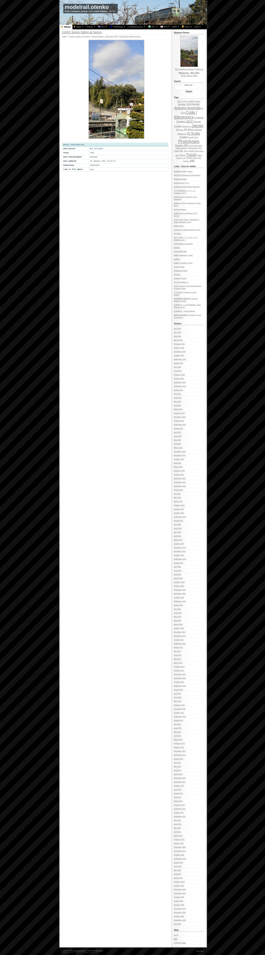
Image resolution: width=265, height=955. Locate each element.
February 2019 (179, 582)
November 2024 (180, 382)
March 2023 (178, 448)
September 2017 (180, 643)
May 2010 (177, 870)
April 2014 (177, 770)
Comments (180, 943)
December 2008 (180, 909)
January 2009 (179, 905)
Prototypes (189, 141)
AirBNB (191, 101)
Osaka (183, 137)
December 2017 (180, 632)
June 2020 (178, 528)
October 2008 (179, 916)
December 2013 (180, 778)
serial (195, 146)
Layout (198, 129)
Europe (197, 121)
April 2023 (177, 444)
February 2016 (179, 705)
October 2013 (179, 786)
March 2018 (178, 624)
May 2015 (177, 732)
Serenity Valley (179, 267)
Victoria (186, 161)
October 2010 (179, 855)
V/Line (195, 158)
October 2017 (179, 640)
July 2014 (177, 763)
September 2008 (180, 920)
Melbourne (182, 134)
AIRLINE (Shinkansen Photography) (187, 175)
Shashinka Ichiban (180, 271)
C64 (183, 112)
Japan (198, 125)
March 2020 (178, 540)
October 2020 (179, 513)
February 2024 (179, 413)
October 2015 (179, 713)
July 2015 (177, 724)
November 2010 (180, 851)
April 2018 (177, 620)
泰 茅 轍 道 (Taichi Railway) (184, 311)
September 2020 (180, 517)
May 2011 (177, 828)
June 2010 (178, 866)
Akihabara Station (180, 179)
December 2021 (180, 478)
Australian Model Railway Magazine (187, 187)
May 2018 (177, 617)
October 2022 (179, 459)
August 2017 (178, 647)
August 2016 (178, 690)
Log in (176, 935)
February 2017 (179, 667)
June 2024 (178, 398)
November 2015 (180, 709)
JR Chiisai (177, 233)
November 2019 (180, 551)
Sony (186, 151)
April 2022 (177, 463)
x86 (192, 160)
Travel (191, 154)
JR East (179, 130)
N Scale (193, 133)
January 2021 (179, 509)
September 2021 (180, 486)
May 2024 (177, 401)
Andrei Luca (88, 952)
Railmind (177, 259)
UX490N (189, 158)
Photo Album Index (189, 76)
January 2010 (179, 885)
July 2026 (177, 328)
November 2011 (180, 809)
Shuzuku (177, 274)
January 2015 (179, 747)
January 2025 (179, 378)
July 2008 (177, 924)
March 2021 (178, 501)
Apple (196, 104)
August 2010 (178, 862)
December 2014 (180, 751)
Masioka (177, 247)
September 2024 (180, 386)
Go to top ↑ (200, 951)
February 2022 (179, 471)
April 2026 (177, 336)
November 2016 (180, 678)
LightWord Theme (67, 952)
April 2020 (177, 536)
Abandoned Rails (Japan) (183, 171)
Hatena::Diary (179, 226)
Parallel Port (193, 137)
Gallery (64, 36)
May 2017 (177, 659)
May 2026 (177, 332)
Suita (177, 155)
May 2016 (177, 701)
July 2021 (177, 494)
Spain (201, 151)
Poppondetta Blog (180, 251)
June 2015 (178, 728)
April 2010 (177, 874)
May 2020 (177, 532)
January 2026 (179, 348)
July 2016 (177, 693)
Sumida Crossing (180, 278)
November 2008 (180, 912)
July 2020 (177, 524)
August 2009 (178, 901)
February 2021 (179, 505)
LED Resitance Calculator (183, 244)
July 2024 (177, 394)
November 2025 (180, 351)
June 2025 (178, 371)
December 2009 (180, 889)
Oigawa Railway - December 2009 (104, 36)
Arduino (180, 108)
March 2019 (178, 578)
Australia (194, 108)
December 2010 (180, 847)
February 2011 (179, 839)
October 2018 (179, 597)
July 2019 (177, 567)
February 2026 (179, 344)
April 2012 (177, 797)
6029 (179, 101)
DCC (189, 121)
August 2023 (178, 428)
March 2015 (178, 739)
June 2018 (178, 613)
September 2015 (180, 716)
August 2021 (178, 490)
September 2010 (180, 859)
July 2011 (177, 820)
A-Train (184, 101)
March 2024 (178, 409)
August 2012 (178, 793)
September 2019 (180, 559)
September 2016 (180, 686)
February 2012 (179, 805)
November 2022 (180, 455)
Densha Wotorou (180, 209)
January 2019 (179, 586)
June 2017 (178, 655)
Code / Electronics (185, 114)
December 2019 (180, 547)
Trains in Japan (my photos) (79, 36)
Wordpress (99, 950)
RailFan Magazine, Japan (183, 255)
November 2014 (180, 755)
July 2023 (177, 432)
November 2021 (180, 482)
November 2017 (180, 636)
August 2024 (178, 390)
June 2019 (178, 570)
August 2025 (178, 363)
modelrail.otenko (87, 7)
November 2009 (180, 893)
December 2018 (180, 590)
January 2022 (179, 474)
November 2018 (180, 594)
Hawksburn (186, 126)
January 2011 (179, 843)
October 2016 (179, 682)
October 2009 (179, 897)
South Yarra (193, 151)
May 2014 (177, 766)
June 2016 (178, 697)
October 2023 (179, 421)
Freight (177, 126)
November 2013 (180, 782)
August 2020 (178, 521)
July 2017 (177, 651)
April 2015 (177, 736)
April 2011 (177, 832)
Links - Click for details (185, 166)
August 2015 (178, 720)
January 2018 (179, 628)
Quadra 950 (181, 145)
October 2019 (179, 555)
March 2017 (178, 663)
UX (184, 158)
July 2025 (177, 367)
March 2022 (178, 467)
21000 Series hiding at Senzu (130, 36)
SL (181, 150)
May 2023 (177, 440)
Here (92, 169)
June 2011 (177, 824)
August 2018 (178, 605)
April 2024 (177, 405)
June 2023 (178, 436)
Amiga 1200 (185, 104)
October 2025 (179, 355)
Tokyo (182, 155)
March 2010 (178, 878)
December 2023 (180, 417)
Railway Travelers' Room (183, 263)
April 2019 (177, 574)
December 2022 (180, 451)
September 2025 (180, 359)
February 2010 (179, 882)
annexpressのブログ (181, 183)
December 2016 (180, 674)
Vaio (199, 158)
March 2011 (178, 836)
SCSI (191, 146)
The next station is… (181, 282)
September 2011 (180, 816)
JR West (189, 129)
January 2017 (179, 670)
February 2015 (179, 743)
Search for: (189, 85)
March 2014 (178, 774)
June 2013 (178, 789)
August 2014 (178, 759)
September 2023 (180, 424)
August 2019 (178, 563)
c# (202, 108)
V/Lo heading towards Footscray (189, 69)
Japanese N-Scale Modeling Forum (187, 230)
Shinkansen (193, 148)
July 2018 (177, 609)
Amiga (197, 101)
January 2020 (179, 544)
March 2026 (178, 340)
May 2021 (177, 497)
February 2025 (179, 375)
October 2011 (179, 812)
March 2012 (178, 801)
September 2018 (180, 601)
